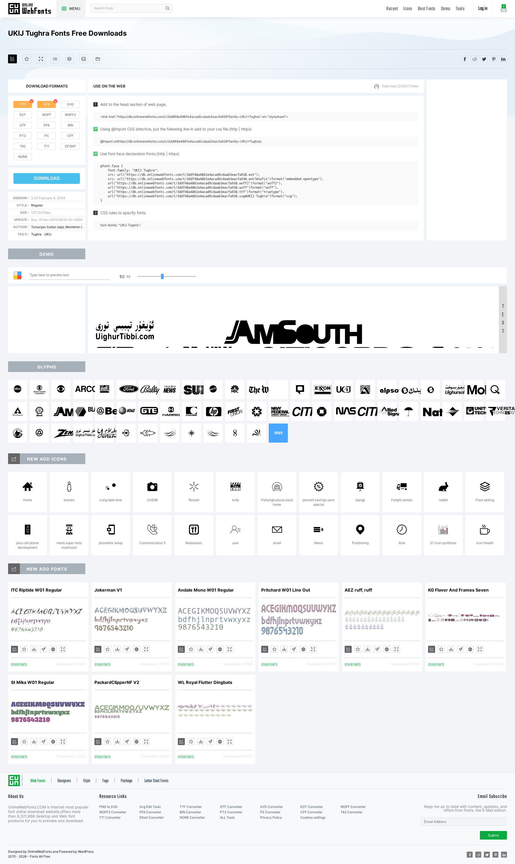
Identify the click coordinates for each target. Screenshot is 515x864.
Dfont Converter (151, 817)
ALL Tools (227, 817)
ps (47, 136)
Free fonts (32, 9)
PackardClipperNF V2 (116, 682)
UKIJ (48, 234)
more (278, 433)
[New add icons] (14, 458)
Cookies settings (312, 817)
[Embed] (53, 649)
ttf (23, 104)
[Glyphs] (55, 58)
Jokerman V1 (108, 590)
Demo (445, 9)
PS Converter (270, 812)
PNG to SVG (108, 807)
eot (23, 115)
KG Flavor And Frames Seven (458, 590)
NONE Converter (192, 817)
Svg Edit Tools (150, 807)
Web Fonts (37, 781)
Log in (482, 9)
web (46, 104)
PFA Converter (150, 812)
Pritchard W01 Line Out (285, 590)
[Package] (69, 58)
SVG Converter (271, 807)
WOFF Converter (353, 807)
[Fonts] (97, 58)
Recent (392, 9)
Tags (105, 781)
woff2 (70, 115)
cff (70, 136)
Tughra (36, 234)
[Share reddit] (474, 58)
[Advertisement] (466, 159)
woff (46, 115)
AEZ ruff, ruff (358, 590)
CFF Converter (311, 812)
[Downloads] (33, 649)
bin (70, 125)
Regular (37, 205)
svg (70, 104)
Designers (64, 781)
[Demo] (40, 58)
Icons (408, 9)
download (47, 178)
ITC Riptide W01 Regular (36, 590)
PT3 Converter (231, 812)
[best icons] (14, 568)
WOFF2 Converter (112, 812)
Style (86, 781)
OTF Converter (231, 807)
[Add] (12, 58)
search (168, 8)
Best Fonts (427, 9)
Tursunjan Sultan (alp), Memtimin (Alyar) (61, 227)
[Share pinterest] (493, 58)
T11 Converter (109, 817)
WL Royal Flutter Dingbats (205, 682)
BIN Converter (190, 812)
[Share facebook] (464, 58)
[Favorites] (26, 58)
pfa (47, 125)
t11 (46, 146)
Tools (460, 9)
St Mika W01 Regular (32, 682)
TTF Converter (191, 807)
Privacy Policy (271, 817)
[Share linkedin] (503, 58)
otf (23, 125)
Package (126, 781)
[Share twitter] (484, 58)
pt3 (23, 136)
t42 (23, 146)
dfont (70, 146)
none (22, 157)
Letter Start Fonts (156, 781)
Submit (493, 835)
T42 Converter (351, 812)
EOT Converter (311, 807)
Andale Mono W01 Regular (206, 590)
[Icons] (83, 58)
